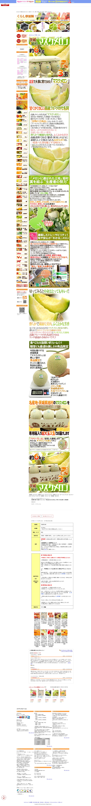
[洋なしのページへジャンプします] (21, 141)
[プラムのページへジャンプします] (21, 149)
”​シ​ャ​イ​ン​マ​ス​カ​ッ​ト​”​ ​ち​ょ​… (55, 697)
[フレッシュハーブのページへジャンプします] (21, 234)
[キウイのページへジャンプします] (21, 153)
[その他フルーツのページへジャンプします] (21, 194)
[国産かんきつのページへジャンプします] (21, 169)
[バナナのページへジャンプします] (21, 181)
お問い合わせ (47, 802)
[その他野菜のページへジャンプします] (21, 230)
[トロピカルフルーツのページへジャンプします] (21, 161)
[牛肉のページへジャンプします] (21, 262)
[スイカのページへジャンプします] (21, 125)
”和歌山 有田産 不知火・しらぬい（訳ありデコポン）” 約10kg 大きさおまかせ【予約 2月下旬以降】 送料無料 (37, 641)
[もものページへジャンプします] (21, 145)
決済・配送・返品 (36, 802)
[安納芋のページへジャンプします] (21, 214)
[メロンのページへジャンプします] (21, 129)
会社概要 (30, 802)
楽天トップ (60, 802)
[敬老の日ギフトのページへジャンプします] (21, 109)
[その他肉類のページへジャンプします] (21, 266)
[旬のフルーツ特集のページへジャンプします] (21, 99)
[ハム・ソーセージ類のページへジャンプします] (21, 270)
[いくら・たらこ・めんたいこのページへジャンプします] (21, 242)
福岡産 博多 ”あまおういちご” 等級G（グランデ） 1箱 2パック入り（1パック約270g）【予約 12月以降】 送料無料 (51, 641)
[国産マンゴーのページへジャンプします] (21, 117)
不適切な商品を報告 (48, 520)
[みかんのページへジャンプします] (21, 165)
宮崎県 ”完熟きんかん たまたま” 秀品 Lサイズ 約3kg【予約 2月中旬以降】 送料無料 (64, 640)
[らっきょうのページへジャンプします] (21, 222)
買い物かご (42, 802)
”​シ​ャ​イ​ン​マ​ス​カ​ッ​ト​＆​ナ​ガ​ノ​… (48, 697)
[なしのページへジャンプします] (21, 137)
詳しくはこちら (31, 732)
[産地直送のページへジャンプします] (21, 282)
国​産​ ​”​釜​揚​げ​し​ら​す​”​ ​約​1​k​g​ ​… (41, 697)
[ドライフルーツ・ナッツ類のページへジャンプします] (21, 190)
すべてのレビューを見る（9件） (67, 650)
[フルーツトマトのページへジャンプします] (21, 198)
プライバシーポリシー (54, 802)
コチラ (45, 549)
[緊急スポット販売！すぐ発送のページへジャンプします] (21, 286)
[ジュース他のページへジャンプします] (21, 274)
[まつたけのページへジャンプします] (21, 206)
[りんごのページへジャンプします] (21, 133)
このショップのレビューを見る (67, 651)
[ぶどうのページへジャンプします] (21, 113)
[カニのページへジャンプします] (21, 246)
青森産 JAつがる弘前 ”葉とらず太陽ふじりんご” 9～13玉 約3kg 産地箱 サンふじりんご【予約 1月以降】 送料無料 (44, 641)
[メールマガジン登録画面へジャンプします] (24, 299)
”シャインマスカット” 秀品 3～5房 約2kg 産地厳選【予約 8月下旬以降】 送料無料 (64, 623)
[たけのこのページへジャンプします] (21, 226)
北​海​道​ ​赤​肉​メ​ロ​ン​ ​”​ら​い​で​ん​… (63, 697)
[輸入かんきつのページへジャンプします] (21, 173)
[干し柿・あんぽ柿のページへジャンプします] (21, 185)
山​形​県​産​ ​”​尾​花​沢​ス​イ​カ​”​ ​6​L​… (33, 697)
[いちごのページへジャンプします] (21, 177)
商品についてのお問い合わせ (38, 520)
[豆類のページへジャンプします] (21, 218)
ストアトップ (26, 802)
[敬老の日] (43, 31)
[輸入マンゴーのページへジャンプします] (21, 121)
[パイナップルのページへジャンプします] (21, 157)
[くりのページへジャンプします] (21, 202)
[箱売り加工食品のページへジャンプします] (21, 278)
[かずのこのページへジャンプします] (21, 238)
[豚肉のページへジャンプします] (21, 254)
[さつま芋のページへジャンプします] (21, 210)
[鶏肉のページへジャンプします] (21, 258)
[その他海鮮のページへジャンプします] (21, 250)
